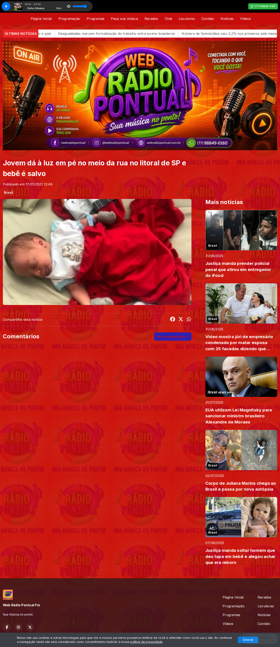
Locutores (187, 19)
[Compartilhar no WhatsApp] (189, 320)
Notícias (227, 19)
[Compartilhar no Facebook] (172, 320)
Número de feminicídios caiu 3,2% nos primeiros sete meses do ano (169, 34)
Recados (151, 19)
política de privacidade (146, 642)
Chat (168, 19)
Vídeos (245, 19)
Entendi (248, 639)
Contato (207, 19)
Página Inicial (41, 19)
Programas (95, 19)
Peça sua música (124, 19)
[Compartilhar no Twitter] (180, 320)
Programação (69, 19)
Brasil (8, 192)
